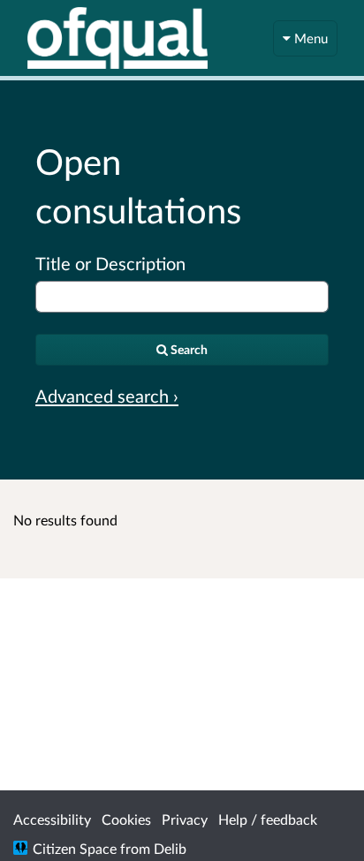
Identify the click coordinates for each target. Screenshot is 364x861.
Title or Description (110, 263)
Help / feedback (267, 819)
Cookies (126, 819)
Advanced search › (106, 395)
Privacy (185, 819)
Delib (170, 848)
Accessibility (52, 819)
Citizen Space (75, 848)
